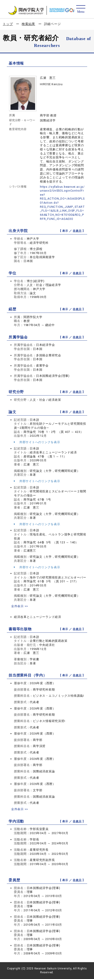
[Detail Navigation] (80, 9)
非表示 (77, 230)
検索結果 (28, 24)
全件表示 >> (19, 606)
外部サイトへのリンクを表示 (39, 442)
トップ (8, 24)
